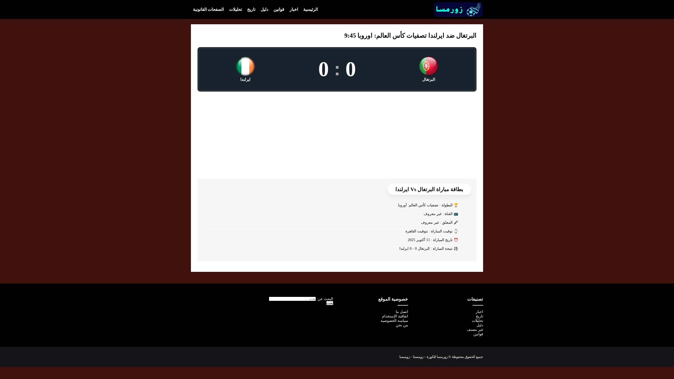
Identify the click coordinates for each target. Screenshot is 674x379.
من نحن (402, 325)
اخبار (294, 9)
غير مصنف (475, 330)
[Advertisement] (337, 131)
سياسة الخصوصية (394, 321)
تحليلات (235, 9)
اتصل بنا (402, 312)
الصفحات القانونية (208, 9)
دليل (264, 9)
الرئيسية (310, 9)
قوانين (279, 9)
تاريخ (251, 9)
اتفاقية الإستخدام (395, 316)
